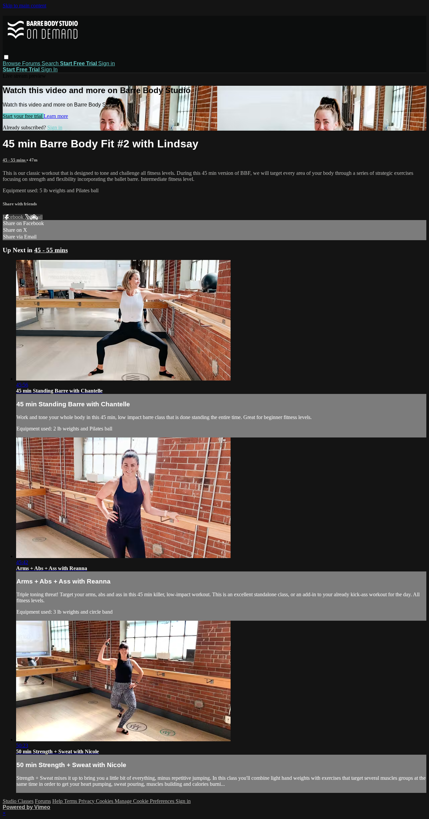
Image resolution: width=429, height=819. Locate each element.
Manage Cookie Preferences (145, 801)
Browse (12, 63)
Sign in (106, 63)
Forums (32, 63)
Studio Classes (18, 801)
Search (51, 63)
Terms (71, 801)
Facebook (14, 217)
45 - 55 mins (14, 159)
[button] (6, 57)
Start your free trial (23, 116)
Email (36, 217)
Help (58, 801)
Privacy (87, 801)
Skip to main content (24, 5)
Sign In (49, 69)
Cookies (105, 801)
